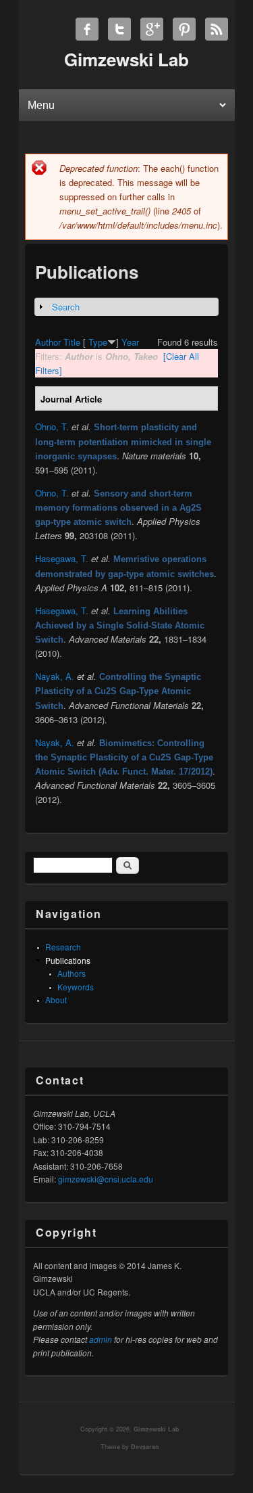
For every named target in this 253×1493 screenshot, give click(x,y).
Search (66, 306)
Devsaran (145, 1446)
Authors (71, 973)
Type (97, 342)
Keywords (75, 986)
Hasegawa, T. (61, 558)
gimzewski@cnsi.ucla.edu (105, 1179)
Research (63, 946)
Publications (67, 960)
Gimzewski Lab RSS (216, 29)
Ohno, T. (52, 426)
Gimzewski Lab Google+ (151, 29)
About (56, 999)
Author (48, 342)
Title (71, 342)
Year (130, 342)
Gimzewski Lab (156, 1429)
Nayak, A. (54, 676)
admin (100, 1339)
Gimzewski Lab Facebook (87, 29)
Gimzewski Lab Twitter (119, 29)
